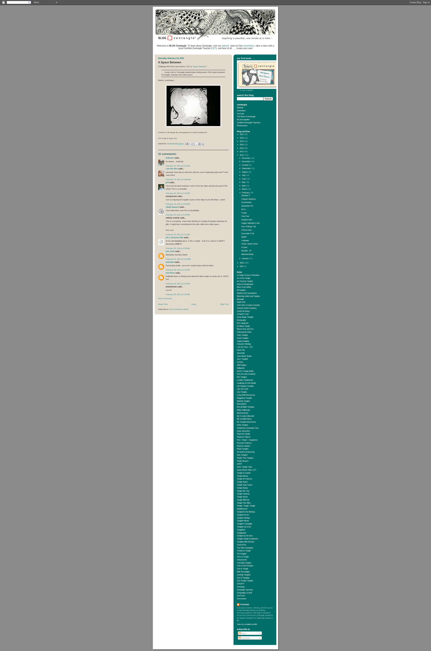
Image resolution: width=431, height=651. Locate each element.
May (244, 182)
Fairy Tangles (242, 335)
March (245, 189)
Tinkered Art (242, 560)
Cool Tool (245, 216)
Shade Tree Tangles (245, 458)
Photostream (242, 126)
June (244, 179)
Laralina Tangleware (245, 380)
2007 (242, 266)
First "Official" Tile (248, 227)
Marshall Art (241, 404)
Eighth (243, 237)
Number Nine (246, 220)
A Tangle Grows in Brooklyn (248, 275)
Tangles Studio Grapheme (247, 539)
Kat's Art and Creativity (246, 374)
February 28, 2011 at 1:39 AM (178, 294)
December (246, 158)
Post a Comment (165, 298)
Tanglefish (241, 530)
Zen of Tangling (243, 578)
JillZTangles (241, 365)
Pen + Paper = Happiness (247, 440)
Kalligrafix (241, 368)
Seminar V (245, 195)
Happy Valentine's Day (250, 223)
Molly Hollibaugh (243, 410)
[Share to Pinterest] (203, 144)
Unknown (170, 262)
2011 (242, 155)
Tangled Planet (243, 521)
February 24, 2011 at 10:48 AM (178, 179)
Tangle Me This (243, 491)
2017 (242, 134)
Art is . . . (245, 209)
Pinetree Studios (243, 446)
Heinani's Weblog (244, 344)
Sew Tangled (242, 455)
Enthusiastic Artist (244, 332)
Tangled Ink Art (243, 515)
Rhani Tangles (242, 449)
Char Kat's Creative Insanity (248, 305)
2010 (242, 263)
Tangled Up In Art (244, 527)
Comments (245, 638)
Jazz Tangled (242, 359)
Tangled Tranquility (244, 524)
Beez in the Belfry (244, 287)
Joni (167, 182)
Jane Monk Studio (244, 356)
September (246, 168)
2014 (242, 145)
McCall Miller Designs (245, 407)
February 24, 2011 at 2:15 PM (178, 193)
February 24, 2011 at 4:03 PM (178, 204)
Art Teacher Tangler (245, 281)
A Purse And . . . (247, 230)
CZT (214, 48)
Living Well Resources (246, 395)
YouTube (240, 114)
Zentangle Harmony (245, 590)
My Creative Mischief (245, 416)
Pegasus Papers (244, 437)
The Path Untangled (245, 548)
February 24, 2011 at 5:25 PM (178, 215)
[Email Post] (186, 144)
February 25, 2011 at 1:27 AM (178, 234)
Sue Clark (170, 251)
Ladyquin (245, 240)
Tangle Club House (244, 485)
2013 (242, 148)
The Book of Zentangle (246, 116)
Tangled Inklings (243, 518)
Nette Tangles (242, 425)
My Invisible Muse (244, 419)
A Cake (244, 247)
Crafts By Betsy (243, 311)
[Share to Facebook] (199, 144)
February (246, 193)
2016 (242, 138)
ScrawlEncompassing (246, 452)
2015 (242, 141)
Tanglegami (241, 533)
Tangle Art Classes (244, 479)
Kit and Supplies (243, 120)
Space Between (199, 66)
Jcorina (240, 362)
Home (193, 304)
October (245, 165)
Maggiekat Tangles (244, 398)
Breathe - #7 (246, 251)
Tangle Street (242, 497)
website (225, 45)
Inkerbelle (241, 353)
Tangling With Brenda (245, 542)
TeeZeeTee (241, 545)
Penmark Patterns (244, 443)
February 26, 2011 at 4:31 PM (178, 284)
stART (239, 464)
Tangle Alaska (242, 476)
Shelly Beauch (172, 207)
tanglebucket (242, 509)
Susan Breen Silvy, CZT (246, 470)
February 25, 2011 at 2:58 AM (178, 248)
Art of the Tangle (243, 278)
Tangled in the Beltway (246, 512)
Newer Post (163, 304)
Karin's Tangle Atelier (245, 371)
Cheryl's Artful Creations (247, 308)
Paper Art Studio (243, 434)
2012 (242, 152)
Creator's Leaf (242, 314)
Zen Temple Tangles (245, 581)
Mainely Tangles (243, 401)
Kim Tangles (242, 377)
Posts (243, 633)
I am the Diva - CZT (245, 347)
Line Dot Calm (242, 389)
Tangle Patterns (243, 494)
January (245, 258)
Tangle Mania (242, 488)
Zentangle (244, 604)
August (245, 172)
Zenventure (241, 599)
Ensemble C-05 (247, 233)
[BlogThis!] (193, 144)
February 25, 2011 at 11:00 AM (178, 259)
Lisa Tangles (242, 392)
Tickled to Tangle (244, 551)
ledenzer (170, 158)
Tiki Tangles (242, 554)
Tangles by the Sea (245, 536)
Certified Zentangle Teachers (248, 123)
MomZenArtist (242, 413)
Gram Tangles (242, 338)
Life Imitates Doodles (245, 386)
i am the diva (172, 169)
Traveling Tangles (244, 563)
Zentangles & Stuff (244, 593)
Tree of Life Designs (245, 566)
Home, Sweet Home (249, 244)
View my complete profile (247, 624)
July (244, 175)
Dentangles (241, 320)
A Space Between (248, 199)
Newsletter (241, 111)
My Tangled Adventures (246, 422)
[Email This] (190, 144)
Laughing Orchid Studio (246, 383)
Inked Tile (241, 350)
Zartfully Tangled (243, 575)
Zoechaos (170, 273)
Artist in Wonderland (245, 284)
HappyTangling (243, 341)
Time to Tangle (243, 557)
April (244, 186)
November (246, 161)
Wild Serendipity (243, 572)
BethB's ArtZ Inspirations (247, 293)
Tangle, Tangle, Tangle (246, 506)
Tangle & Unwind (244, 473)
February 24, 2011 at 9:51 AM (178, 166)
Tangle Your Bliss (244, 503)
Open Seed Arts (243, 431)
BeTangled (241, 290)
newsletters (248, 45)
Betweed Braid (247, 254)
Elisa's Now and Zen (245, 329)
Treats (244, 213)
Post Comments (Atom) (179, 309)
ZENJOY (240, 584)
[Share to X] (196, 144)
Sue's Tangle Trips (244, 467)
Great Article (246, 202)
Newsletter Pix (247, 206)
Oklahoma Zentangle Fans (248, 428)
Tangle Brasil (242, 482)
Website (240, 108)
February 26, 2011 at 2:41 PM (178, 270)
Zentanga (241, 587)
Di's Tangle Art (242, 323)
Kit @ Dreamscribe (174, 237)
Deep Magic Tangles (245, 317)
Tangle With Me (243, 500)
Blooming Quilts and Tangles (248, 296)
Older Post (224, 304)
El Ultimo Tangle (243, 326)
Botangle (240, 299)
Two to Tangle (242, 569)
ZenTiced (241, 596)
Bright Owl (241, 302)
